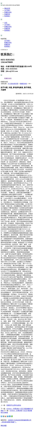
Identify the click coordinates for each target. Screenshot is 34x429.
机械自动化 (8, 12)
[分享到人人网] (10, 416)
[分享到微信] (12, 416)
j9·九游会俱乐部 (13, 83)
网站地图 (4, 425)
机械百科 (7, 14)
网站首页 (7, 8)
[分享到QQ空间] (3, 416)
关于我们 (7, 10)
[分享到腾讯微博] (8, 416)
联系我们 (7, 16)
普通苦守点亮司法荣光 (14, 405)
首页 (5, 22)
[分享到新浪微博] (5, 416)
